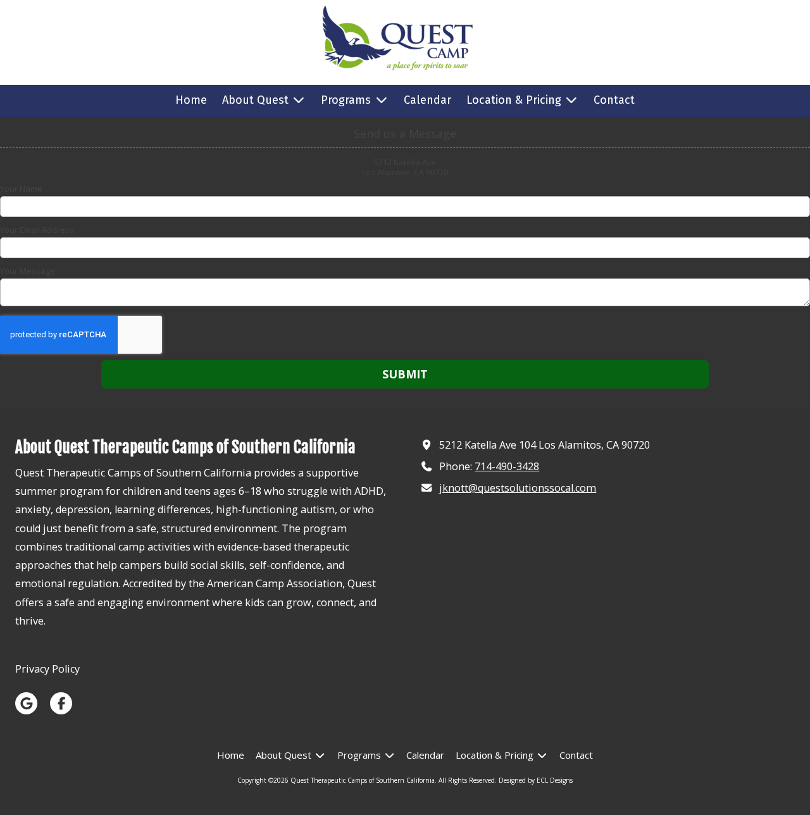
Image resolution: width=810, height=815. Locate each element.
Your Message (27, 271)
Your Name (21, 189)
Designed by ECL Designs (536, 780)
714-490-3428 (507, 466)
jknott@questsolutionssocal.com (517, 488)
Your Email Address (37, 230)
